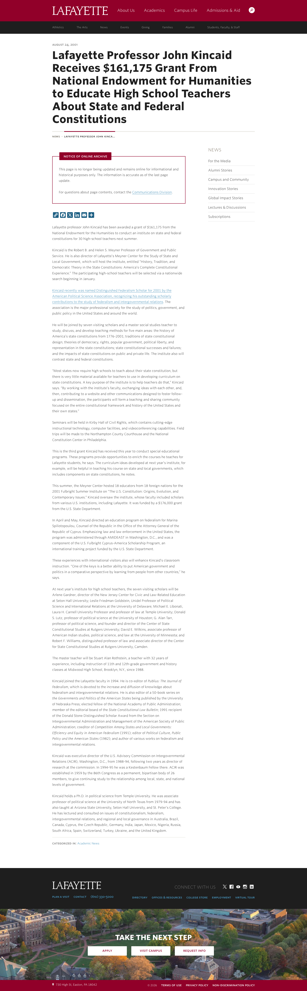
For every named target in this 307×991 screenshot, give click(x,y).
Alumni (190, 27)
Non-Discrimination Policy (233, 985)
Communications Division (152, 192)
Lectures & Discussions (227, 207)
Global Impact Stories (225, 198)
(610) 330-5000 (102, 896)
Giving (146, 27)
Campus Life (185, 10)
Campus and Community (228, 180)
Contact (80, 896)
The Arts (82, 27)
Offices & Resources (167, 897)
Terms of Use (171, 985)
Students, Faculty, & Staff (223, 27)
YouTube (238, 887)
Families (167, 27)
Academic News (88, 843)
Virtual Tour (245, 897)
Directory (139, 897)
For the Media (219, 161)
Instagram (245, 887)
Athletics (58, 27)
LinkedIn (252, 887)
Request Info (194, 950)
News (104, 27)
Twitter (225, 887)
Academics (154, 10)
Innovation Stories (223, 189)
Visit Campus (151, 950)
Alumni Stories (220, 170)
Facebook (231, 887)
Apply (107, 950)
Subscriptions (219, 217)
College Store (197, 897)
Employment (221, 897)
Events (124, 27)
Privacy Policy (197, 985)
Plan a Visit (60, 896)
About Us (126, 10)
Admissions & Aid (223, 10)
